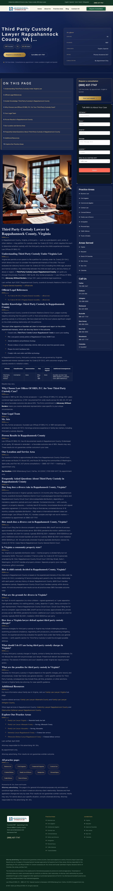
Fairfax (81, 283)
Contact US (75, 9)
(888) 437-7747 (88, 85)
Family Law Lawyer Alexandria (18, 728)
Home (40, 9)
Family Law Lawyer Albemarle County (34, 700)
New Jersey (83, 321)
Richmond (82, 306)
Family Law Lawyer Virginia (55, 692)
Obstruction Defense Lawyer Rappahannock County (21, 710)
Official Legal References (13, 95)
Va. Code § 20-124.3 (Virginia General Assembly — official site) (29, 300)
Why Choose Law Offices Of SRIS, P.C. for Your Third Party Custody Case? (30, 107)
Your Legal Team (10, 113)
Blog (67, 9)
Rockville (82, 313)
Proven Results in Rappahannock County (19, 119)
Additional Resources (12, 138)
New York (82, 329)
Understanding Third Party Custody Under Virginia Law (23, 89)
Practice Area (58, 9)
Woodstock (83, 336)
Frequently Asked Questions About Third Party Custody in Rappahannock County (32, 132)
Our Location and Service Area (15, 126)
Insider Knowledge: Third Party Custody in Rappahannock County (27, 101)
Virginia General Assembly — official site (18, 285)
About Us (47, 9)
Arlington (82, 298)
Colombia (82, 344)
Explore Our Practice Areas (15, 144)
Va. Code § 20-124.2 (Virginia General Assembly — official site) (29, 296)
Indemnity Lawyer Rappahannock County (52, 707)
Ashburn (82, 291)
